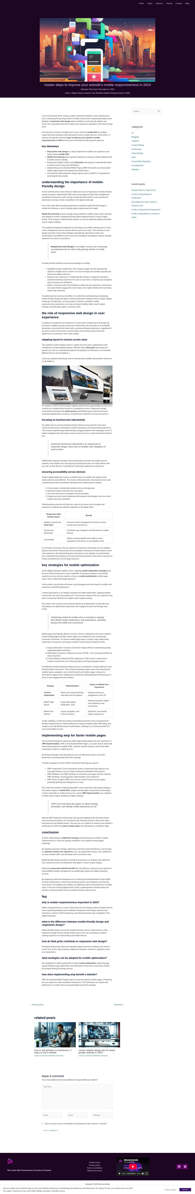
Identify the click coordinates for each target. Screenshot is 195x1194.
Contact (179, 3)
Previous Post (36, 1005)
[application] (133, 1166)
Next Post (119, 1005)
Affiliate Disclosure (94, 1171)
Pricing (169, 3)
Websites (84, 89)
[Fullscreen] (146, 1173)
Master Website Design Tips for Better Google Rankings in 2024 (97, 1051)
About (149, 3)
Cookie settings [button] (170, 1189)
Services (159, 3)
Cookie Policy (94, 1162)
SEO (133, 157)
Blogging (135, 137)
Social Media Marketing (141, 161)
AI (132, 133)
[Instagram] (185, 1166)
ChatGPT (135, 141)
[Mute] (143, 1173)
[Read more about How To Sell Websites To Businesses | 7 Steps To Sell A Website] (55, 1034)
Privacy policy (94, 1165)
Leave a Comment (41, 1056)
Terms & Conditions (94, 1168)
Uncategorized (137, 165)
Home (141, 3)
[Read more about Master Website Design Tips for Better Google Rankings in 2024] (99, 1034)
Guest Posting (137, 153)
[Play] (119, 1173)
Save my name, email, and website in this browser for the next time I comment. (76, 1124)
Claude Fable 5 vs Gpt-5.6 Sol (144, 190)
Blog (187, 3)
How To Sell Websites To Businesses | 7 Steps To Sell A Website (53, 1051)
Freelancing (136, 149)
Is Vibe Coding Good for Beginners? (146, 210)
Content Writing (138, 145)
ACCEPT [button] (185, 1189)
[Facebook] (179, 1166)
